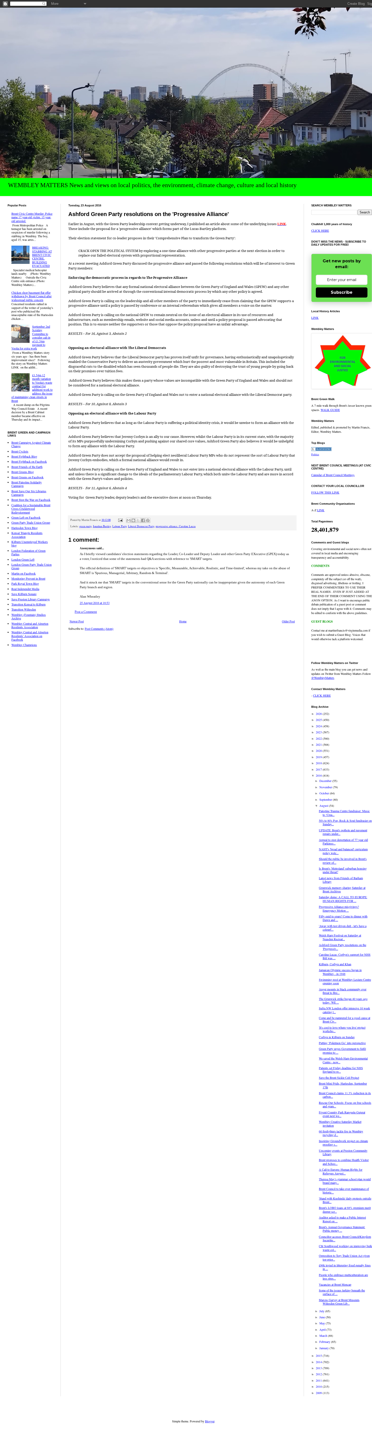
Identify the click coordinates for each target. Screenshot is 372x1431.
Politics (315, 454)
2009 (319, 1393)
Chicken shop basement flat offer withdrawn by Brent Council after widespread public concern (31, 296)
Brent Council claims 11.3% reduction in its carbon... (345, 1095)
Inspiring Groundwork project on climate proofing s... (343, 1142)
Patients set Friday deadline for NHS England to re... (341, 1069)
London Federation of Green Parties (28, 552)
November (326, 787)
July (322, 1311)
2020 (319, 751)
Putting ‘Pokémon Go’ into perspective (342, 1043)
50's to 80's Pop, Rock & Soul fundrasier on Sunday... (345, 822)
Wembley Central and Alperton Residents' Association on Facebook (29, 635)
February (325, 1342)
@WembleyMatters (322, 678)
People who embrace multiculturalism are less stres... (343, 1276)
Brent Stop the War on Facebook (30, 500)
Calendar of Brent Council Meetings (333, 475)
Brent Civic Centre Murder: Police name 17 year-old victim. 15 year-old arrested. (31, 217)
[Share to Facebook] (143, 520)
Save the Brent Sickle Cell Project (339, 1077)
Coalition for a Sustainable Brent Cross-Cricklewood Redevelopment (30, 508)
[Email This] (128, 520)
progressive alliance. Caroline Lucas (176, 526)
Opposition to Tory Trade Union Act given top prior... (344, 1257)
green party (85, 526)
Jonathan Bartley (102, 526)
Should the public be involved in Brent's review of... (343, 860)
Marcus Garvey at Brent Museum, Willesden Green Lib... (339, 1301)
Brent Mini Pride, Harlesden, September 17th (343, 1085)
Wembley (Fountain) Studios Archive (28, 616)
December (325, 781)
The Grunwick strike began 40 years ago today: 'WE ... (343, 1000)
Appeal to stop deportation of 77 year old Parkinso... (343, 841)
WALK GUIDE (330, 410)
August (324, 805)
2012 (319, 1374)
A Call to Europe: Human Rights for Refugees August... (340, 1171)
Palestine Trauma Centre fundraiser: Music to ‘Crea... (344, 812)
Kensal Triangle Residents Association (27, 534)
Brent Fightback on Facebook (29, 461)
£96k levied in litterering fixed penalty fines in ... (345, 1267)
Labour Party (119, 526)
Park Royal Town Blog (25, 583)
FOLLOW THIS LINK (325, 492)
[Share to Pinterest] (147, 520)
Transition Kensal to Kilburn (28, 604)
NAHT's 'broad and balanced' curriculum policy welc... (343, 851)
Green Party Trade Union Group (30, 522)
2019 (319, 757)
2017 (319, 769)
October (324, 793)
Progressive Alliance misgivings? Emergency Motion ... (339, 908)
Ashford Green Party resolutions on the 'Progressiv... (342, 946)
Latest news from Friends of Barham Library (341, 880)
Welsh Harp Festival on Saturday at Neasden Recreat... (340, 937)
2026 (319, 714)
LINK (315, 318)
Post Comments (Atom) (99, 628)
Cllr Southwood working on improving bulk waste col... (345, 1247)
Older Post (288, 621)
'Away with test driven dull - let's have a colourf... (342, 927)
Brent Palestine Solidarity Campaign (26, 484)
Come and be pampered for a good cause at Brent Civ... (344, 1019)
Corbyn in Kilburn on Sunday (337, 1037)
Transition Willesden (23, 609)
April (322, 1329)
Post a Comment (86, 612)
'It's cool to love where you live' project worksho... (342, 1029)
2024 (319, 726)
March (323, 1336)
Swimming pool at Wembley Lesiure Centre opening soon (345, 981)
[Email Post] (120, 520)
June (322, 1317)
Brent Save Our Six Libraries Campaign (28, 493)
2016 (319, 775)
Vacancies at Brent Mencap (335, 1284)
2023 (319, 732)
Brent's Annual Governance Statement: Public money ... (342, 1228)
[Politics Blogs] (321, 450)
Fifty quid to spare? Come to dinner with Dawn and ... (343, 918)
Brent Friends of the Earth (27, 467)
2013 (319, 1368)
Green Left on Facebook (25, 517)
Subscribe (342, 292)
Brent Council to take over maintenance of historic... (344, 1190)
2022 (319, 738)
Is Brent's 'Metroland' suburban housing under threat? (343, 870)
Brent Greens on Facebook (27, 477)
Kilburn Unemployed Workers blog (29, 543)
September (326, 799)
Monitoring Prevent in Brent (28, 578)
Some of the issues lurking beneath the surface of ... (342, 1292)
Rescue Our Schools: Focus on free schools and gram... (345, 1104)
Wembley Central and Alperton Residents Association (29, 625)
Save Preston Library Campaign (30, 599)
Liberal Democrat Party (141, 526)
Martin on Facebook (23, 573)
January (324, 1348)
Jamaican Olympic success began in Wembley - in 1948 (340, 971)
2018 (319, 763)
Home (183, 621)
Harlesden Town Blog (24, 528)
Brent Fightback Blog (24, 456)
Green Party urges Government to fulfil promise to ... (342, 1050)
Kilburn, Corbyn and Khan (335, 964)
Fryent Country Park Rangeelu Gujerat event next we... (342, 1114)
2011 (319, 1380)
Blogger (209, 1421)
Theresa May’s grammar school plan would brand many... (345, 1181)
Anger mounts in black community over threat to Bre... (342, 991)
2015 (319, 1356)
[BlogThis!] (133, 520)
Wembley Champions (24, 645)
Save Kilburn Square (23, 594)
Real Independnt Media (25, 589)
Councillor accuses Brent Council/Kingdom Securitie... (345, 1238)
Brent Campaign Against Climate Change (31, 444)
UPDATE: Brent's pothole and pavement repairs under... (343, 832)
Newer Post (77, 621)
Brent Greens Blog (22, 472)
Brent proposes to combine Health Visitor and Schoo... (344, 1161)
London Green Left (22, 559)
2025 (319, 720)
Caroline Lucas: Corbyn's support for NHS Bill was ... (344, 956)
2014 (319, 1362)
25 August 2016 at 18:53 (95, 603)
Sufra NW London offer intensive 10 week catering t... (344, 1010)
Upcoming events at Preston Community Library (343, 1152)
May (322, 1323)
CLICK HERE (320, 230)
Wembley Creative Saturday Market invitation (340, 1123)
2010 (319, 1386)
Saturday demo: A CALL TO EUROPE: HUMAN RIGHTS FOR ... (343, 899)
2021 (319, 744)
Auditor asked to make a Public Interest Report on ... (342, 1219)
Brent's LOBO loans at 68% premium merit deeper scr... (345, 1209)
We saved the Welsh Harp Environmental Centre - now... (343, 1060)
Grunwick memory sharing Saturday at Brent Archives (342, 889)
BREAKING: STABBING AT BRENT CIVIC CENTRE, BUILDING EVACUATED (42, 256)
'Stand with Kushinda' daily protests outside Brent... (345, 1200)
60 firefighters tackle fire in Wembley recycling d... (341, 1133)
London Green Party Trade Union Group (31, 566)
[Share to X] (138, 520)
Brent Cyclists (19, 451)
